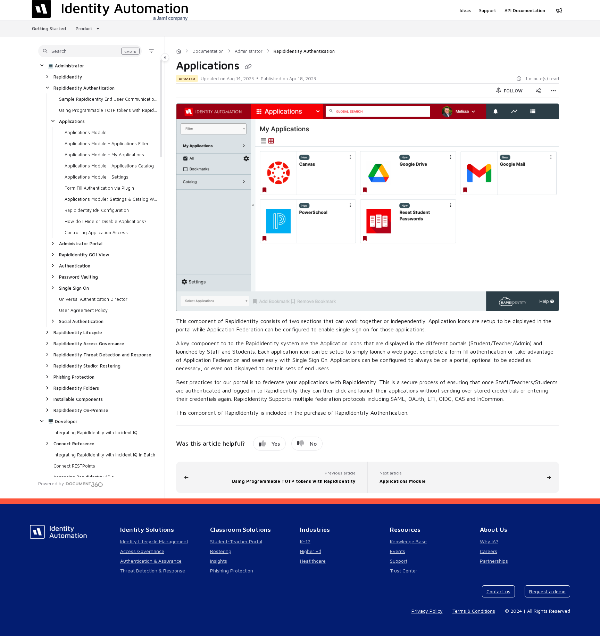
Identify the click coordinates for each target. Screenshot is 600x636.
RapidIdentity (67, 77)
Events (397, 551)
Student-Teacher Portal (236, 541)
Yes (276, 443)
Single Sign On (74, 288)
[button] (90, 51)
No (313, 443)
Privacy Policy (427, 611)
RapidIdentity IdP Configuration (97, 210)
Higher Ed (310, 551)
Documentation (208, 51)
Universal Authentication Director (93, 299)
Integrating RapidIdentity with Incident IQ (95, 432)
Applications (72, 121)
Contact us (498, 591)
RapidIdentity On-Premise (80, 410)
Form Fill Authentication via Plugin (99, 188)
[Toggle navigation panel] (165, 57)
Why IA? (489, 541)
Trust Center (403, 570)
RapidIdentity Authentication (84, 88)
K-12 (305, 541)
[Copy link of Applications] (248, 66)
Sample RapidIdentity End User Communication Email (108, 99)
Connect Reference (73, 443)
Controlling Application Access (96, 232)
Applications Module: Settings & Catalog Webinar (111, 199)
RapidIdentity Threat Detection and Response (102, 354)
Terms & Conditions (473, 611)
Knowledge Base (408, 541)
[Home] (178, 51)
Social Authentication (81, 321)
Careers (488, 551)
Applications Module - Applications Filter (107, 143)
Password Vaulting (78, 277)
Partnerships (494, 561)
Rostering (220, 551)
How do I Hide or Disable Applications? (106, 221)
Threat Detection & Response (152, 570)
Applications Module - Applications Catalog (109, 165)
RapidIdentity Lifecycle (77, 332)
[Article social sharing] (538, 90)
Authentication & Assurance (151, 561)
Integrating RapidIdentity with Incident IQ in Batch (104, 454)
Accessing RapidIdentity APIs (83, 477)
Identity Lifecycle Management (154, 541)
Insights (218, 561)
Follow (512, 90)
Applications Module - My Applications (104, 154)
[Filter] (151, 51)
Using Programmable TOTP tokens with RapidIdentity (108, 110)
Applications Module (86, 132)
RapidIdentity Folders (76, 388)
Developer (62, 421)
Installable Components (78, 399)
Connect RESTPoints (74, 466)
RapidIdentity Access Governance (88, 343)
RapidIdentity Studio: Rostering (86, 366)
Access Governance (142, 551)
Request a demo (547, 591)
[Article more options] (553, 90)
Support (398, 561)
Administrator (66, 65)
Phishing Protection (73, 377)
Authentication (74, 266)
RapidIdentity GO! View (84, 254)
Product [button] (84, 28)
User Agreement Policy (83, 310)
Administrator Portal (80, 243)
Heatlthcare (313, 561)
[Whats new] (559, 10)
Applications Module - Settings (96, 177)
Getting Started (49, 28)
